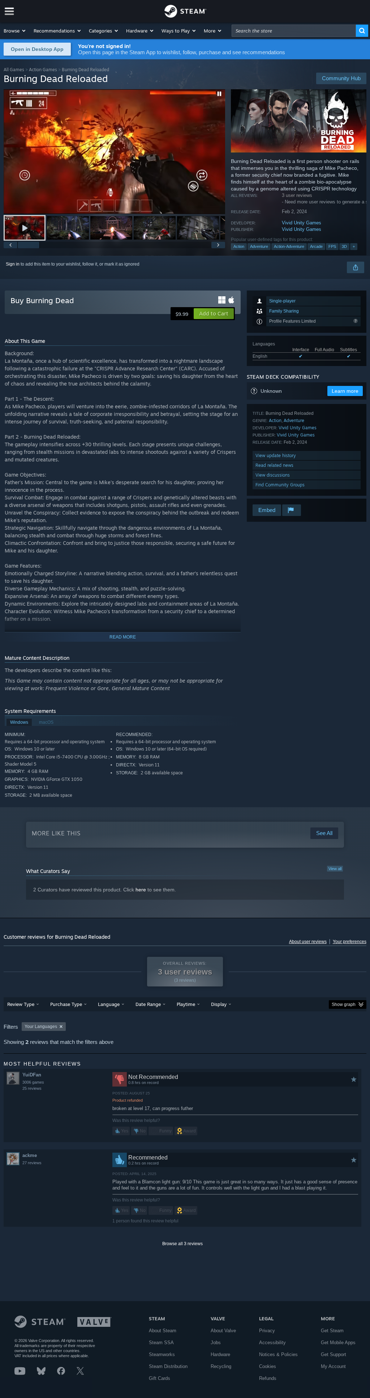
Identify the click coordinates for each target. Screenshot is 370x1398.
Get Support (333, 1354)
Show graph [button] (344, 1004)
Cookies (267, 1366)
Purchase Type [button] (66, 1004)
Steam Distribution (168, 1366)
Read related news (274, 465)
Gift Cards (159, 1378)
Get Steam (332, 1330)
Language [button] (109, 1004)
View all (334, 868)
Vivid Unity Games (301, 222)
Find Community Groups (280, 484)
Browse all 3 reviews (182, 1243)
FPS (332, 246)
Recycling (221, 1366)
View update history (275, 455)
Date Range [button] (148, 1004)
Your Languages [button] (41, 1026)
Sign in (13, 264)
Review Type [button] (20, 1004)
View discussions (272, 475)
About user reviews (308, 941)
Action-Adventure (289, 246)
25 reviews (32, 1088)
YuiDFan (31, 1074)
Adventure (259, 246)
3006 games (33, 1082)
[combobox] (294, 31)
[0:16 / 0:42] (114, 151)
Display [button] (219, 1004)
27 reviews (32, 1163)
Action (238, 246)
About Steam (162, 1330)
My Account (333, 1366)
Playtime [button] (186, 1004)
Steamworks (162, 1354)
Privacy (267, 1330)
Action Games (43, 69)
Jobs (216, 1342)
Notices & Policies (278, 1354)
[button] (15, 30)
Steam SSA (161, 1342)
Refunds (267, 1378)
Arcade (316, 246)
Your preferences (349, 941)
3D (344, 246)
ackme (29, 1155)
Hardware (220, 1354)
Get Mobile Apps (338, 1342)
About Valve (223, 1330)
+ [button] (354, 246)
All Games (14, 69)
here (140, 889)
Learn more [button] (345, 391)
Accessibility (272, 1342)
